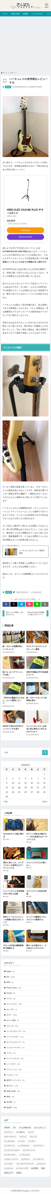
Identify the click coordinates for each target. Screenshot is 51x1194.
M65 (10, 982)
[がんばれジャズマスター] (25, 5)
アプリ (11, 999)
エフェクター (14, 1004)
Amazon (25, 230)
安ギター (12, 1086)
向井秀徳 (34, 1168)
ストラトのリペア (16, 1042)
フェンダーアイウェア (24, 1164)
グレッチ (12, 1026)
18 (19, 787)
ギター (8, 87)
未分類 (11, 1102)
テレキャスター (10, 1155)
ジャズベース (9, 1146)
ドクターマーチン (16, 1048)
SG (14, 1128)
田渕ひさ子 (8, 1173)
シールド (21, 1141)
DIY (11, 977)
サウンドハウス (25, 237)
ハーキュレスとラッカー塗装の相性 (32, 551)
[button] (6, 604)
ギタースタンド (22, 592)
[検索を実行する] (45, 752)
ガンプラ (12, 1009)
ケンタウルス (9, 1141)
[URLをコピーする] (44, 604)
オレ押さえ (20, 1132)
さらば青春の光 (25, 1128)
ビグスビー (25, 1159)
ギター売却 (13, 1020)
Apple (10, 971)
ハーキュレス (36, 592)
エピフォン (8, 1132)
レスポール (8, 1168)
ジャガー (31, 1141)
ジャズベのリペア (16, 1031)
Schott (11, 993)
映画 (10, 1097)
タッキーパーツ (29, 1150)
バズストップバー (11, 1159)
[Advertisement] (25, 43)
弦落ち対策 (13, 1091)
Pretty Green (14, 988)
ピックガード (38, 1159)
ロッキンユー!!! (22, 1168)
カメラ (30, 1132)
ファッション (14, 1069)
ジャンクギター (15, 1037)
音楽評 (12, 1107)
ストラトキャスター (12, 1150)
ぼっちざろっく (40, 1128)
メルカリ (12, 1075)
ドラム (11, 1053)
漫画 (43, 1168)
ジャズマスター (24, 1146)
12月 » (45, 802)
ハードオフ (13, 1064)
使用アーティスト (16, 1080)
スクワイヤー (38, 1146)
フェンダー (8, 1164)
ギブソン (23, 1137)
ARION (7, 1128)
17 (13, 787)
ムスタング (41, 1164)
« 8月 (5, 802)
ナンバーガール (15, 1058)
